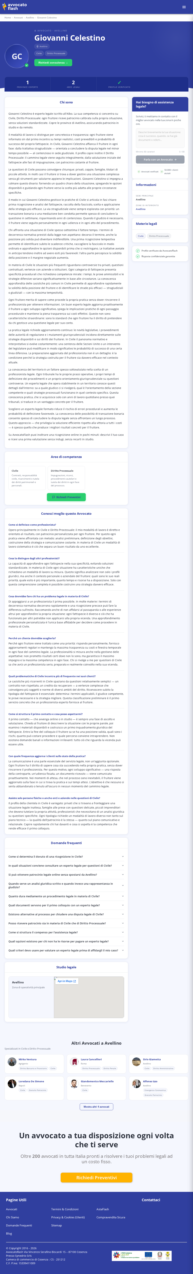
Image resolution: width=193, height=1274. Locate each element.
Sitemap (56, 1225)
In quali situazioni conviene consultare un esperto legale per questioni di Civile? (60, 865)
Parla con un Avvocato (158, 159)
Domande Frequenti (19, 1225)
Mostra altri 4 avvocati (96, 1106)
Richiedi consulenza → (53, 62)
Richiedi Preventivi (68, 497)
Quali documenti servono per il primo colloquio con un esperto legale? (54, 905)
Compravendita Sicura (110, 1217)
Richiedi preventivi (96, 1177)
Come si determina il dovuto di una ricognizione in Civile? (45, 856)
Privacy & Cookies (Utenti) (68, 1217)
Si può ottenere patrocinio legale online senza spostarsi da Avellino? (52, 874)
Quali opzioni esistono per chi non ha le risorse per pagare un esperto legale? (58, 941)
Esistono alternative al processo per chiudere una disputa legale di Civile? (56, 914)
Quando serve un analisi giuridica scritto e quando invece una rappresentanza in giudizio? (60, 885)
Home (8, 17)
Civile (141, 236)
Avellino (141, 209)
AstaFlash (102, 1209)
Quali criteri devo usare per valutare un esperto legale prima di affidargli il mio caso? (63, 950)
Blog (9, 1233)
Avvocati (18, 17)
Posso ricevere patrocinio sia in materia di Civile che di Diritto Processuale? (57, 923)
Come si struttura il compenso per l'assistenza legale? (43, 932)
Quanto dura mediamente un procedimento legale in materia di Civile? (54, 896)
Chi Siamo (12, 1217)
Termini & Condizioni (65, 1209)
